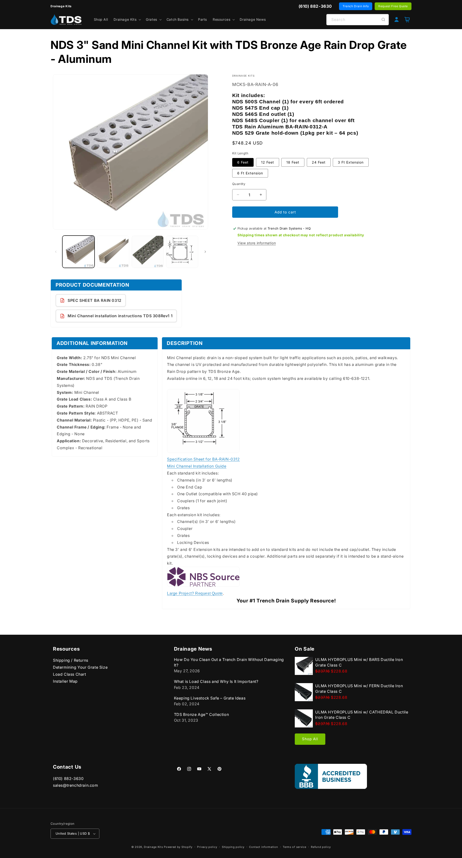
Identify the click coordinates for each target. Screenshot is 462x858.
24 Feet (319, 162)
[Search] (383, 19)
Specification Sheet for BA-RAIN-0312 (203, 459)
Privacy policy (207, 847)
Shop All (310, 739)
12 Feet (267, 162)
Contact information (263, 847)
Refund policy (321, 847)
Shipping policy (233, 847)
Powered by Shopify (178, 847)
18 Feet (292, 162)
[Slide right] (205, 251)
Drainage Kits (153, 847)
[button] (127, 19)
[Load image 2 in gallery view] (113, 252)
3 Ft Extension (351, 162)
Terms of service (294, 847)
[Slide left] (56, 251)
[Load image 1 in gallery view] (78, 252)
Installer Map (65, 681)
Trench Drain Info (356, 6)
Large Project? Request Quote (195, 593)
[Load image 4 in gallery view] (182, 252)
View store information (256, 243)
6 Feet (243, 162)
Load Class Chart (69, 674)
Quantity (238, 183)
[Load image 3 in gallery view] (148, 252)
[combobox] (358, 19)
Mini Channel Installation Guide (196, 466)
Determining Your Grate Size (80, 667)
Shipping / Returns (70, 660)
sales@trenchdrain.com (75, 785)
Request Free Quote (393, 6)
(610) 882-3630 (68, 778)
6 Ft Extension (250, 173)
